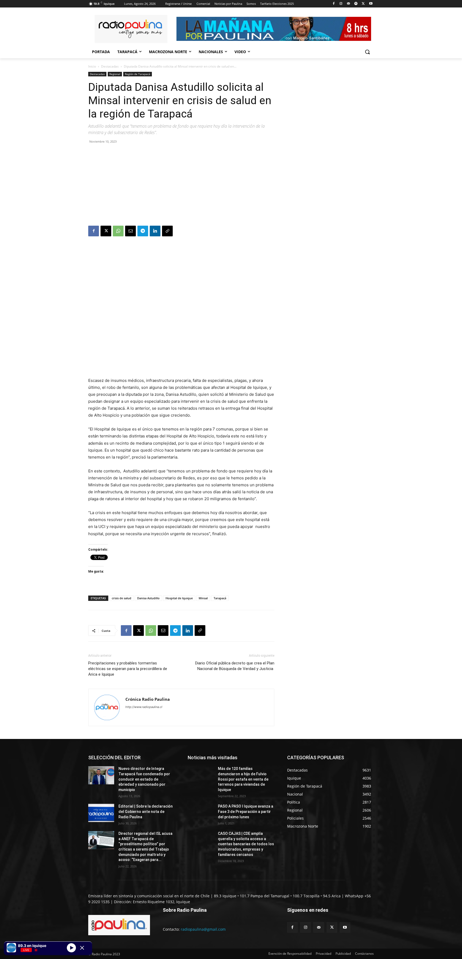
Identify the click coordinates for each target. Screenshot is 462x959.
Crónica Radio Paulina (147, 699)
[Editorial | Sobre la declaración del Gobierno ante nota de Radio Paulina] (101, 813)
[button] (367, 51)
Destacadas (110, 66)
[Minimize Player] (82, 948)
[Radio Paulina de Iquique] (131, 29)
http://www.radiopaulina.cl (143, 707)
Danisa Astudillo (148, 598)
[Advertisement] (181, 185)
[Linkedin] (155, 231)
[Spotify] (356, 4)
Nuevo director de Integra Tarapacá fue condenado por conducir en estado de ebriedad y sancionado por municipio (144, 779)
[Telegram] (142, 231)
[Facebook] (333, 4)
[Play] (71, 947)
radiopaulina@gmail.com (203, 929)
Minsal (203, 598)
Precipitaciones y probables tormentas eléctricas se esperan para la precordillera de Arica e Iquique (127, 669)
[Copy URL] (167, 231)
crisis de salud (121, 598)
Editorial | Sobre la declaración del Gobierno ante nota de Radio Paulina (145, 811)
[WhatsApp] (118, 231)
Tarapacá (220, 598)
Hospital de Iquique (179, 598)
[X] (363, 4)
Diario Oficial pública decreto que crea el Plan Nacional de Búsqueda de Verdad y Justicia (234, 666)
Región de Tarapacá (137, 74)
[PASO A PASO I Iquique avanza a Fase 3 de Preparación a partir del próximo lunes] (201, 813)
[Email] (130, 231)
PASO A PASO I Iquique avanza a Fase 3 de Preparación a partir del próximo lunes (245, 811)
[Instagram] (341, 4)
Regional (114, 74)
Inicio (92, 66)
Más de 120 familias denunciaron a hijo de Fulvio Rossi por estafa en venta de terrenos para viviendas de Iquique (243, 779)
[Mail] (348, 4)
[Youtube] (371, 4)
